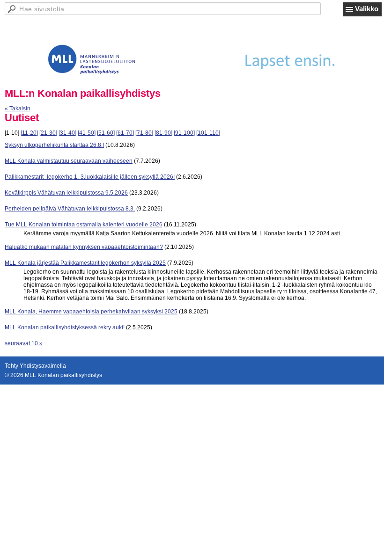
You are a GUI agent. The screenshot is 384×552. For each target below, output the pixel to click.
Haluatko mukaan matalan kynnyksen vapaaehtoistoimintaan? (84, 247)
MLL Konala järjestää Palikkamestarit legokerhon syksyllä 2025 (85, 263)
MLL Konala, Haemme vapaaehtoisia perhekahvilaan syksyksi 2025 (91, 311)
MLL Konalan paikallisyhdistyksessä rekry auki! (65, 327)
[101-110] (208, 133)
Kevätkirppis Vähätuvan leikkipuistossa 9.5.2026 (66, 192)
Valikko (366, 9)
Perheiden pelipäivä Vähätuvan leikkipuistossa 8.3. (70, 208)
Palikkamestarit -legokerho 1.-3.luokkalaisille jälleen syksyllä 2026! (90, 177)
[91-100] (184, 133)
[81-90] (163, 133)
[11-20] (29, 133)
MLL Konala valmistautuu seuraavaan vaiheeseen (69, 161)
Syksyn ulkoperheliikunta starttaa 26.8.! (54, 145)
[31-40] (67, 133)
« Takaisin (17, 108)
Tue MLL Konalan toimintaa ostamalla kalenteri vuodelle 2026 (83, 224)
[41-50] (87, 133)
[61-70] (125, 133)
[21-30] (48, 133)
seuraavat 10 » (24, 343)
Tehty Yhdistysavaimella (35, 366)
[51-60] (106, 133)
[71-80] (144, 133)
